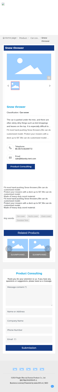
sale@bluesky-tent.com (25, 158)
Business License (17, 383)
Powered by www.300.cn (33, 383)
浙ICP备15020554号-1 (28, 380)
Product (23, 38)
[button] (8, 248)
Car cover (35, 38)
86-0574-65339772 (23, 149)
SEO (46, 383)
